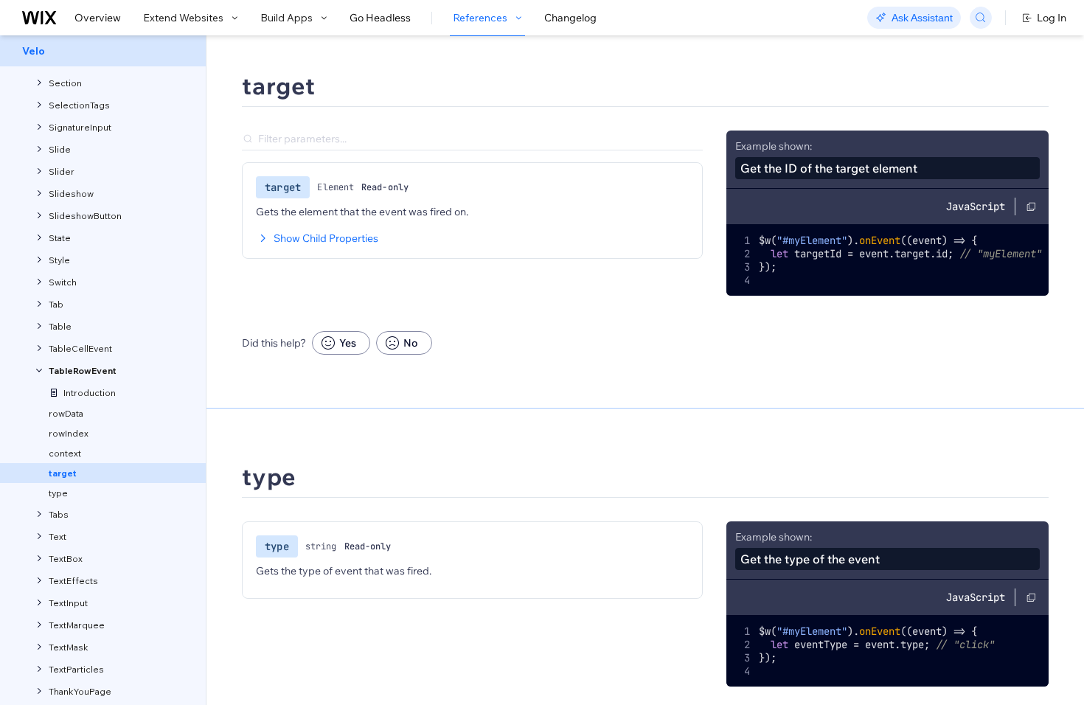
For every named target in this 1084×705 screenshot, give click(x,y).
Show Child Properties (326, 238)
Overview (97, 17)
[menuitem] (103, 50)
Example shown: (773, 146)
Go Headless (380, 17)
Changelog (570, 17)
